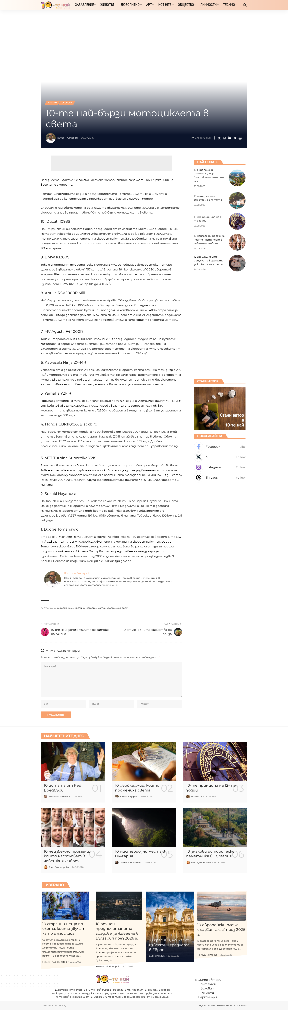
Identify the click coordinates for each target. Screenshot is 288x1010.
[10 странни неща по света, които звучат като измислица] (65, 906)
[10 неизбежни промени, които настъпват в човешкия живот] (237, 242)
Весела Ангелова (58, 796)
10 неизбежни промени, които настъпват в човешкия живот (209, 239)
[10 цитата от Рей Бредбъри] (73, 761)
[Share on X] (219, 138)
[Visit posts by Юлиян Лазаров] (51, 138)
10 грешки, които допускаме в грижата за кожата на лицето (208, 260)
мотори (91, 607)
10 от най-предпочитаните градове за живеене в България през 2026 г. (117, 931)
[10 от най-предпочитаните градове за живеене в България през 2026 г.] (119, 906)
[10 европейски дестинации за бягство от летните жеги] (237, 178)
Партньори (207, 997)
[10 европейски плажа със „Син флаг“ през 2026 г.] (221, 906)
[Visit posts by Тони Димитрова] (46, 867)
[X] (220, 457)
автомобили (65, 607)
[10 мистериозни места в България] (144, 827)
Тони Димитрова (59, 867)
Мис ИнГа (196, 796)
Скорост (67, 103)
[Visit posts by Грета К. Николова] (117, 862)
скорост (122, 607)
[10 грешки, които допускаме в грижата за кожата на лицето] (237, 263)
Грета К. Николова (130, 862)
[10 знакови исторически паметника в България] (215, 827)
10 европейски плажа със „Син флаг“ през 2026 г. (221, 930)
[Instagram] (220, 467)
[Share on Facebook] (214, 138)
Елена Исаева (157, 955)
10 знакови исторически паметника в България (210, 853)
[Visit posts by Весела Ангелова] (46, 796)
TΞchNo (52, 103)
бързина (79, 607)
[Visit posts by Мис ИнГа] (188, 796)
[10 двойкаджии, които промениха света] (144, 761)
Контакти (207, 984)
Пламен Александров (54, 961)
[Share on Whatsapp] (224, 138)
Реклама (207, 993)
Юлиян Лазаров (67, 137)
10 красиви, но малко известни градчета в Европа (169, 945)
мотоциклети (107, 607)
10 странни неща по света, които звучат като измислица (63, 929)
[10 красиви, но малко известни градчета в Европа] (170, 927)
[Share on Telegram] (234, 138)
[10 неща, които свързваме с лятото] (237, 200)
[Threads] (220, 477)
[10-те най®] (55, 5)
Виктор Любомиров (107, 966)
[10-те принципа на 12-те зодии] (237, 221)
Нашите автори (207, 980)
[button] (244, 5)
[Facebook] (220, 447)
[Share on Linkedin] (229, 138)
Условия (207, 988)
